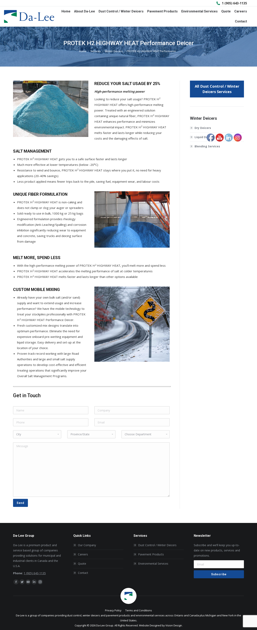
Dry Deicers (203, 128)
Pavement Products (151, 554)
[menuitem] (65, 11)
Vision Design (173, 625)
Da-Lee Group (104, 625)
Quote (82, 563)
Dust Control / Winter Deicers (157, 545)
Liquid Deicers (205, 137)
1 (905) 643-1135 (234, 3)
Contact (83, 573)
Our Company (87, 545)
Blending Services (207, 146)
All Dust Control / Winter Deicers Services (217, 89)
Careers (83, 554)
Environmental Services (153, 563)
